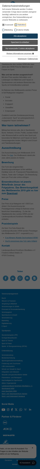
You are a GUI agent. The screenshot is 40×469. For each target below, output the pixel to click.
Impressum (22, 59)
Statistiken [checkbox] (22, 25)
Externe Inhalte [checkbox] (23, 30)
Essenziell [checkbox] (9, 25)
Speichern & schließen (20, 42)
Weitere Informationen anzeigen (19, 53)
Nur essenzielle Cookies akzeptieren (20, 48)
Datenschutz (33, 59)
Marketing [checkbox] (9, 30)
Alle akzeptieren (20, 36)
